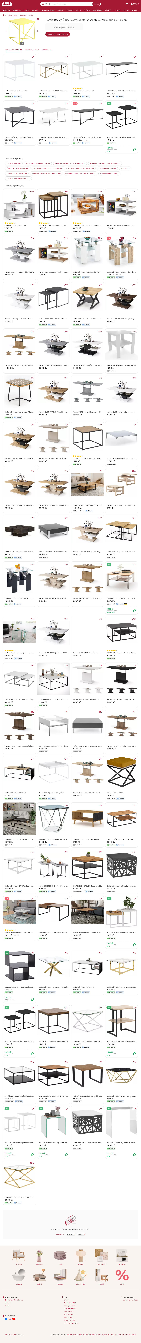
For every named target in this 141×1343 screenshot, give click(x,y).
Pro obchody (68, 1314)
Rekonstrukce (101, 1264)
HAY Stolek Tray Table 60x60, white (51, 793)
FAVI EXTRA (68, 1317)
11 (33, 238)
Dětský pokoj (80, 1284)
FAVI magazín (68, 1311)
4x (82, 223)
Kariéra (7, 1306)
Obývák (39, 1284)
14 (135, 191)
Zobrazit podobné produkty (57, 34)
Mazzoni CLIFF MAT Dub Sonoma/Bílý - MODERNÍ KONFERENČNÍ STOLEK (100, 552)
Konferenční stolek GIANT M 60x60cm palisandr (90, 225)
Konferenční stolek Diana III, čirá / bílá (86, 272)
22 (67, 331)
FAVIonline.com (10, 1334)
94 (33, 665)
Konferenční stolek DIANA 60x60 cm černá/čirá (22, 598)
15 (101, 518)
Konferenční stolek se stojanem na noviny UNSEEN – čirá (26, 653)
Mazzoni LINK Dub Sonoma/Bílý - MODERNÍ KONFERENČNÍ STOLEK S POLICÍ (67, 272)
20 (135, 285)
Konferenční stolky (26, 15)
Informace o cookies (71, 1323)
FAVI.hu (88, 1334)
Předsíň (101, 1284)
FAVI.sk (69, 1334)
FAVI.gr (128, 1334)
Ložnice (60, 1284)
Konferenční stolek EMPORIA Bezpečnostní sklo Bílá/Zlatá (60, 91)
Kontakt (7, 1303)
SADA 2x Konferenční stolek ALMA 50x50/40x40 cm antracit (60, 319)
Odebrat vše (60, 1234)
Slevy (122, 1284)
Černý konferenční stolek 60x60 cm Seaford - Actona (92, 458)
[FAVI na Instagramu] (10, 1319)
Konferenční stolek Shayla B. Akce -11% (53, 839)
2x (48, 223)
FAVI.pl (75, 1334)
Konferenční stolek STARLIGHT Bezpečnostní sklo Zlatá (59, 987)
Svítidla (81, 1264)
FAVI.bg (122, 1334)
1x (14, 650)
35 (67, 191)
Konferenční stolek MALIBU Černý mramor (122, 1096)
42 (67, 285)
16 (135, 331)
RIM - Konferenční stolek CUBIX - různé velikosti (56, 746)
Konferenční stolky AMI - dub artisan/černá (122, 552)
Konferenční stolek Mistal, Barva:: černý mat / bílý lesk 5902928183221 (98, 1143)
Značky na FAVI (69, 1306)
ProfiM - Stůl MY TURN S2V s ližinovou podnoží (56, 552)
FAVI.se (107, 1334)
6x (14, 223)
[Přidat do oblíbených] (38, 19)
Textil (60, 1264)
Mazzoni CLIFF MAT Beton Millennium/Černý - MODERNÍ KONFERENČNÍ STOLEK (68, 365)
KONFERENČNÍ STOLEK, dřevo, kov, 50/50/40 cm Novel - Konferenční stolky (101, 886)
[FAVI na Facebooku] (6, 1319)
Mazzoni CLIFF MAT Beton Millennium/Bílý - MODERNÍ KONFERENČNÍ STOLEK (33, 272)
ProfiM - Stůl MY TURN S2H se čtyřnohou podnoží (91, 746)
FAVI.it (100, 1334)
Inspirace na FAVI (70, 1309)
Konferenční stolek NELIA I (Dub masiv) (121, 598)
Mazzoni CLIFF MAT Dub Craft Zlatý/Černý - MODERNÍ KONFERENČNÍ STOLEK (33, 458)
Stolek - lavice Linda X (115, 793)
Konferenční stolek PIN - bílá (15, 225)
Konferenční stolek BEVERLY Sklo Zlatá (19, 1197)
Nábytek (19, 1264)
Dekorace (39, 1264)
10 (101, 331)
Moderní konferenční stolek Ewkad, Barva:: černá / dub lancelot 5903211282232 (102, 932)
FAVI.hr (95, 1334)
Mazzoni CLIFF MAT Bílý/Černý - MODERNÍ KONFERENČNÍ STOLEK (63, 653)
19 (135, 852)
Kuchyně (122, 1264)
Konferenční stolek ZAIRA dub (15, 793)
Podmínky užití (69, 1320)
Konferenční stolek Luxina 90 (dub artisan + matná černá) (93, 839)
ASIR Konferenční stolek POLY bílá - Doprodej (55, 699)
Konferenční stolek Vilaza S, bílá (16, 91)
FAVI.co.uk (114, 1334)
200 (32, 191)
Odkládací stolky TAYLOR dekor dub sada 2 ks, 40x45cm (59, 225)
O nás (66, 1300)
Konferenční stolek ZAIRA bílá (83, 987)
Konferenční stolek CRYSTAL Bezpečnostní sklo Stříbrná (25, 886)
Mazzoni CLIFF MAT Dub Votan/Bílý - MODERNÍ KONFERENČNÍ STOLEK (65, 412)
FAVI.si (134, 1334)
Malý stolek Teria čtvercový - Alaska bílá (121, 365)
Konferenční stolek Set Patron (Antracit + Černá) (22, 839)
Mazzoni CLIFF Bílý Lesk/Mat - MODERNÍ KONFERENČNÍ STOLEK (28, 319)
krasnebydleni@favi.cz (15, 1300)
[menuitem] (6, 10)
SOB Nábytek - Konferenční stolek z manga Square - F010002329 (29, 552)
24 (67, 238)
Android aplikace (132, 1300)
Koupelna (19, 1284)
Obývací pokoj (12, 15)
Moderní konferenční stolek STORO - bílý (20, 932)
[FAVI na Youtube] (13, 1319)
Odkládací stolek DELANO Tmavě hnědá (53, 1041)
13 (101, 238)
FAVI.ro (82, 1334)
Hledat (96, 4)
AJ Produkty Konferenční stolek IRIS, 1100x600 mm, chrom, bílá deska (64, 137)
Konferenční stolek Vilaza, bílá (84, 91)
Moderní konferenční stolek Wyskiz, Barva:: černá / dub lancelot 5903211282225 (102, 1096)
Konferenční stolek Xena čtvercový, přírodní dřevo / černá (93, 319)
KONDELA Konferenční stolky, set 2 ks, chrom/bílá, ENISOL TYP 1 (28, 699)
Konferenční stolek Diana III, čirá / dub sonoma (124, 272)
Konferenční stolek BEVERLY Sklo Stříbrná (88, 1041)
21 (101, 424)
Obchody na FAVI (70, 1303)
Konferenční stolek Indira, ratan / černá (19, 412)
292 (100, 191)
